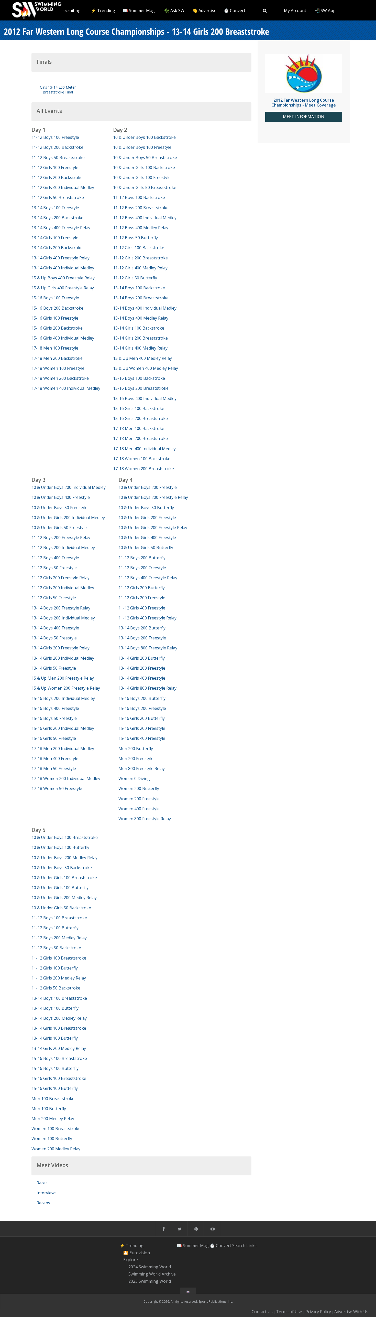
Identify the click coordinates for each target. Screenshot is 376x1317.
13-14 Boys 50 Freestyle (54, 638)
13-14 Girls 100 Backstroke (138, 328)
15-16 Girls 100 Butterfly (54, 1088)
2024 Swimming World (149, 1267)
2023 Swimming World (149, 1281)
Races (42, 1183)
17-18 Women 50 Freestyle (56, 788)
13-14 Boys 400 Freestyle (55, 628)
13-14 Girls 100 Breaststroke (58, 1028)
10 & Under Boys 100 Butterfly (60, 847)
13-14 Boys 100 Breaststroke (59, 998)
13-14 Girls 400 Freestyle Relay (60, 258)
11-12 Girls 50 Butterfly (135, 278)
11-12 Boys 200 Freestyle (142, 568)
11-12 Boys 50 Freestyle (54, 568)
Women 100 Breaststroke (56, 1128)
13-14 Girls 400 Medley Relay (140, 348)
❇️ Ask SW (174, 10)
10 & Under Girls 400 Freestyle (147, 537)
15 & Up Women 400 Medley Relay (145, 368)
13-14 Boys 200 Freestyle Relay (60, 608)
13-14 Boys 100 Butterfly (55, 1008)
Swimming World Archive (152, 1274)
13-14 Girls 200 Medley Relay (58, 1048)
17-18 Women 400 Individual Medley (65, 388)
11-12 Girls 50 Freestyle (53, 597)
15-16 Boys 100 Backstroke (139, 378)
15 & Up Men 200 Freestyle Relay (62, 678)
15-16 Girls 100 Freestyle (54, 318)
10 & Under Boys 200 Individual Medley (68, 487)
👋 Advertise (204, 10)
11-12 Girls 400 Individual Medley (62, 187)
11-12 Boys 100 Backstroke (139, 197)
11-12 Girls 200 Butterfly (141, 588)
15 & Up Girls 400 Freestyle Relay (62, 288)
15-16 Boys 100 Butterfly (55, 1068)
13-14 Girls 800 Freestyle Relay (147, 688)
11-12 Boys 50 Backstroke (56, 948)
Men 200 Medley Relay (52, 1118)
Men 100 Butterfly (48, 1108)
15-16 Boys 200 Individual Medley (63, 698)
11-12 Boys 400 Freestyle (55, 558)
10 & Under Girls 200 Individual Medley (68, 517)
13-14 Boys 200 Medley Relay (59, 1018)
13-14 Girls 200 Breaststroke (140, 338)
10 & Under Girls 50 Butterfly (145, 547)
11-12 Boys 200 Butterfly (141, 558)
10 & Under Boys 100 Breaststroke (64, 837)
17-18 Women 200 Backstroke (60, 378)
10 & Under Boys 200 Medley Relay (64, 857)
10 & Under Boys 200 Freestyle (147, 487)
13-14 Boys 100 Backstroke (139, 288)
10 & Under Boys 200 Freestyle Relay (153, 497)
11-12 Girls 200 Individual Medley (62, 588)
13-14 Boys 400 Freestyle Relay (60, 227)
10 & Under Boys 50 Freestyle (59, 507)
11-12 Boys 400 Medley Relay (140, 227)
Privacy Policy (318, 1311)
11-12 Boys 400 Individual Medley (144, 217)
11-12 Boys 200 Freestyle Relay (60, 537)
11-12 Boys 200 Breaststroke (141, 207)
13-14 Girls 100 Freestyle (54, 237)
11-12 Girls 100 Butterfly (54, 968)
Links (251, 1245)
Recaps (43, 1203)
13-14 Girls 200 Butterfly (141, 658)
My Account (295, 10)
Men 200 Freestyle (135, 758)
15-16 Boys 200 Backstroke (57, 308)
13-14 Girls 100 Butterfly (54, 1038)
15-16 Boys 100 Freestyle (55, 298)
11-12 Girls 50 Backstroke (55, 988)
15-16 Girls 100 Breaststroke (58, 1078)
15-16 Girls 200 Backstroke (57, 328)
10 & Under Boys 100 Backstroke (144, 137)
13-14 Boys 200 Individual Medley (63, 618)
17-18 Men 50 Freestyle (53, 768)
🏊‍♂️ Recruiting (68, 10)
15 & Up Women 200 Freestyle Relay (65, 688)
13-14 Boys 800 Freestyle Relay (147, 648)
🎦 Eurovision (136, 1253)
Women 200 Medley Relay (55, 1149)
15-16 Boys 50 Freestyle (54, 718)
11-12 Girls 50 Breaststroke (57, 197)
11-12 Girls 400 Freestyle (141, 608)
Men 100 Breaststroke (52, 1098)
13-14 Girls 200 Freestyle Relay (60, 648)
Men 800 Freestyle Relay (141, 768)
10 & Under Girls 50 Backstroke (61, 908)
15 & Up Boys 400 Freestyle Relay (63, 278)
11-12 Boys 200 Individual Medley (63, 547)
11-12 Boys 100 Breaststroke (59, 918)
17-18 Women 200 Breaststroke (143, 468)
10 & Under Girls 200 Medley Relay (64, 897)
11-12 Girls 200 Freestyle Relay (60, 578)
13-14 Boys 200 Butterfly (141, 628)
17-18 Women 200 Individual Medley (65, 778)
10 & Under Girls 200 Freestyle (147, 517)
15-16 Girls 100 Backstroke (138, 408)
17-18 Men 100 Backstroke (138, 428)
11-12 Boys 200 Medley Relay (59, 938)
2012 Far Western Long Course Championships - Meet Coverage (303, 102)
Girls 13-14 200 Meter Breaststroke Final (58, 89)
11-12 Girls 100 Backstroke (138, 247)
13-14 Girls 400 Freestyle (141, 678)
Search (238, 1245)
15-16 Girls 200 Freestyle (141, 728)
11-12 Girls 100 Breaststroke (58, 958)
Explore (130, 1260)
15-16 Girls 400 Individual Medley (62, 338)
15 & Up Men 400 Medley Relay (142, 358)
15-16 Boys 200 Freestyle (142, 708)
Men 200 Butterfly (135, 748)
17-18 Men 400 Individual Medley (144, 448)
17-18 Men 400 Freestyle (54, 758)
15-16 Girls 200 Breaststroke (140, 418)
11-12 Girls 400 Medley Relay (140, 268)
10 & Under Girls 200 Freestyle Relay (152, 527)
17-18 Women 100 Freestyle (57, 368)
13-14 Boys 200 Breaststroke (141, 298)
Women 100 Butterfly (51, 1138)
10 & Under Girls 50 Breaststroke (144, 187)
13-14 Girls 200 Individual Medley (62, 658)
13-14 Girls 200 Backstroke (57, 247)
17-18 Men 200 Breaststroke (140, 438)
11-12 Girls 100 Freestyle (54, 167)
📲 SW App (325, 10)
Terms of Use (289, 1311)
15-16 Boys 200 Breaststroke (141, 388)
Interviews (47, 1193)
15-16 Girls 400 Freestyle (141, 738)
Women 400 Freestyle (139, 809)
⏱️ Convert (234, 10)
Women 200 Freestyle (139, 799)
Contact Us (262, 1311)
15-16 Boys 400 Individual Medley (144, 398)
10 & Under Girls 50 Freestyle (59, 527)
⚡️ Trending (103, 10)
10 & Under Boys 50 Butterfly (146, 507)
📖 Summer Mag (139, 10)
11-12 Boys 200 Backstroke (57, 147)
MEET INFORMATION (303, 116)
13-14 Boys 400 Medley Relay (140, 318)
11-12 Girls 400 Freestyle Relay (147, 618)
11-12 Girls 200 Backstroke (57, 177)
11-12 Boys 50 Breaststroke (58, 157)
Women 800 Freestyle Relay (144, 818)
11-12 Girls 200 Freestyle (141, 597)
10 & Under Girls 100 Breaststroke (64, 877)
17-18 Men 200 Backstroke (57, 358)
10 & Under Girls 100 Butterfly (60, 887)
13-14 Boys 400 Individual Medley (144, 308)
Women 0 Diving (134, 778)
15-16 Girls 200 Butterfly (141, 718)
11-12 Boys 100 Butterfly (55, 928)
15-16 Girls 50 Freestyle (53, 738)
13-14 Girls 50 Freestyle (53, 668)
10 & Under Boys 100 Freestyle (142, 147)
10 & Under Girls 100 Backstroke (144, 167)
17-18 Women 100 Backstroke (141, 458)
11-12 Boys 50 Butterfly (135, 237)
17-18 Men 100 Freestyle (54, 348)
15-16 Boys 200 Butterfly (141, 698)
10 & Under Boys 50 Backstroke (61, 867)
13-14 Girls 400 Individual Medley (62, 268)
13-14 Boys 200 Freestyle (142, 638)
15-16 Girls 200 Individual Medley (62, 728)
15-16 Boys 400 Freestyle (55, 708)
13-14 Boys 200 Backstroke (57, 217)
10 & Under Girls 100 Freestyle (142, 177)
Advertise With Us (351, 1311)
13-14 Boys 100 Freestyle (55, 207)
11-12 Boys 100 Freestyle (55, 137)
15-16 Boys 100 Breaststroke (59, 1058)
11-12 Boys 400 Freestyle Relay (147, 578)
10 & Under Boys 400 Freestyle (60, 497)
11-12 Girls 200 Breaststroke (140, 258)
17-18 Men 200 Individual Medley (62, 748)
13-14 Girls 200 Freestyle (141, 668)
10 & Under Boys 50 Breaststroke (145, 157)
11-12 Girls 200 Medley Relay (58, 978)
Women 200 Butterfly (138, 788)
